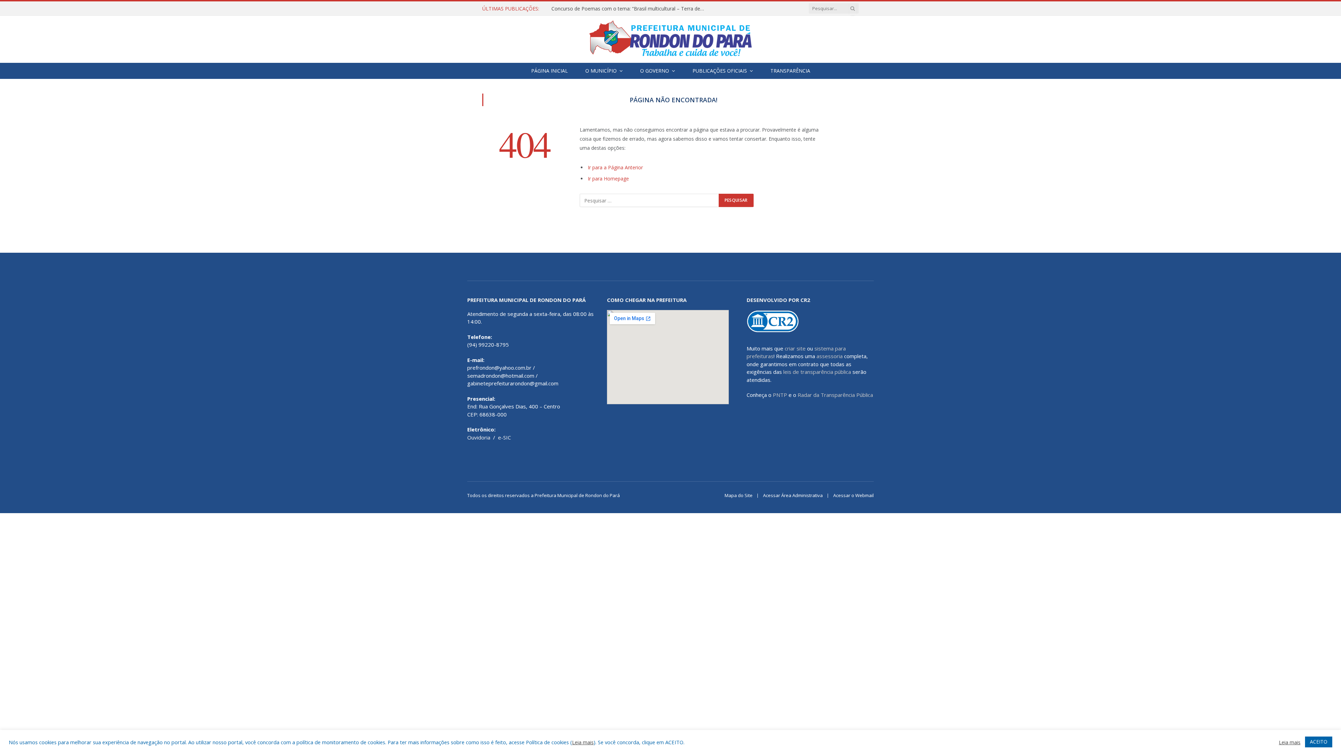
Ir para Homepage (608, 178)
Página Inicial (549, 70)
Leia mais (583, 742)
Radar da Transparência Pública (835, 394)
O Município (601, 70)
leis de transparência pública (817, 371)
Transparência (790, 70)
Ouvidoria (478, 437)
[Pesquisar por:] (649, 200)
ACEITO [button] (1318, 741)
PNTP (780, 394)
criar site (795, 348)
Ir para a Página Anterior (615, 167)
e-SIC (504, 437)
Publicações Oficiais (720, 70)
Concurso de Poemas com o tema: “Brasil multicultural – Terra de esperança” (630, 9)
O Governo (654, 70)
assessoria (829, 356)
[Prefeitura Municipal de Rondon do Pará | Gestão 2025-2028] (670, 39)
